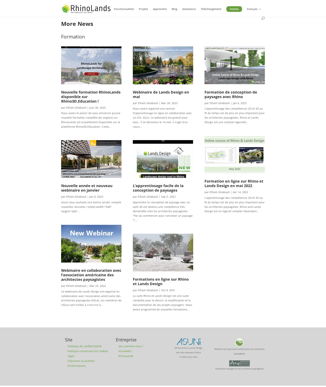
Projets (143, 9)
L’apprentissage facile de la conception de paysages (158, 188)
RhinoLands (125, 356)
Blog (174, 9)
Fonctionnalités (124, 9)
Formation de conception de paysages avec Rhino (231, 94)
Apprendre (160, 9)
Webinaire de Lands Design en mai (161, 94)
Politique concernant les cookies (88, 351)
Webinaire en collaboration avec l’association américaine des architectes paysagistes (91, 275)
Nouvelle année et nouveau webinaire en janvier (86, 188)
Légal (71, 356)
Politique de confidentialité (84, 346)
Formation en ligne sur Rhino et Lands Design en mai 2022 (234, 183)
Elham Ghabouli (76, 107)
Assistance (189, 9)
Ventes (234, 9)
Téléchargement (211, 9)
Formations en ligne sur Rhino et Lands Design (161, 281)
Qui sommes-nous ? (130, 346)
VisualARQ (124, 351)
